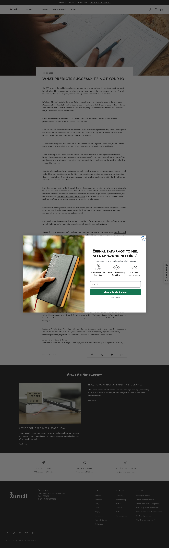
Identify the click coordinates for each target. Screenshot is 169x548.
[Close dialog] (143, 238)
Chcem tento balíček (115, 292)
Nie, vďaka (115, 297)
